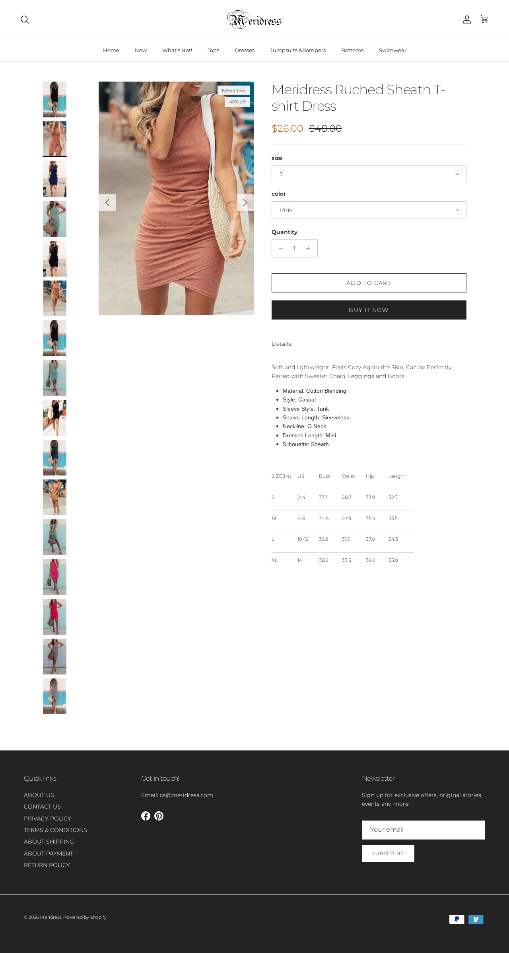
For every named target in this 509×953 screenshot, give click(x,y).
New (141, 50)
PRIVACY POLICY (47, 818)
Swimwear (392, 50)
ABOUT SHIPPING (49, 841)
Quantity (284, 232)
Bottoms (352, 50)
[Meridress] (254, 19)
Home (111, 50)
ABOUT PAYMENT (48, 853)
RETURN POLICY (47, 865)
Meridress (50, 917)
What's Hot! (177, 50)
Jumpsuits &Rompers (298, 50)
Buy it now (369, 310)
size (277, 158)
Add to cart (368, 282)
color (279, 193)
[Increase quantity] (310, 248)
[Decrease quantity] (279, 248)
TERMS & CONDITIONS (55, 830)
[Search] (24, 19)
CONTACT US (42, 806)
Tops (213, 50)
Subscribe (388, 853)
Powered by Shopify (85, 917)
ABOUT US (39, 795)
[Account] (465, 19)
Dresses (244, 50)
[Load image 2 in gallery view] (176, 198)
